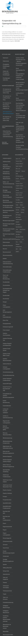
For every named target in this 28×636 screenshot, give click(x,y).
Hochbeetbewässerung (7, 375)
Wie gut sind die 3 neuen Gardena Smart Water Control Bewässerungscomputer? (20, 86)
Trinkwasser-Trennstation (6, 586)
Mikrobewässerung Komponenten (7, 442)
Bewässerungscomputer (7, 220)
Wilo (20, 249)
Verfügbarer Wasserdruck (6, 611)
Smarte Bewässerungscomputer (7, 552)
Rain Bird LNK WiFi (6, 512)
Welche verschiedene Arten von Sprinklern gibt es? (20, 116)
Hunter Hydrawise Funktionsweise (7, 379)
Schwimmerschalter (7, 541)
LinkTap (22, 209)
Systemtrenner (6, 574)
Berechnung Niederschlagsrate (7, 196)
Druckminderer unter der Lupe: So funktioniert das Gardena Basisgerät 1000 (20, 138)
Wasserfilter (5, 631)
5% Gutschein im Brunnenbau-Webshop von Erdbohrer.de (7, 105)
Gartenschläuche (7, 363)
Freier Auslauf (6, 330)
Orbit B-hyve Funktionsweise (6, 475)
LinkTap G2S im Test (20, 94)
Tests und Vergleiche (5, 578)
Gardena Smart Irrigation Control (19, 184)
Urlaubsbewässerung (7, 602)
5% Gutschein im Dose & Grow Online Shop (7, 118)
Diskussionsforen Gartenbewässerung (7, 262)
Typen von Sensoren (5, 598)
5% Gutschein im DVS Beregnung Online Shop (7, 91)
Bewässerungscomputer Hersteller (7, 224)
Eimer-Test (5, 320)
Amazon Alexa (19, 161)
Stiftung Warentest (7, 567)
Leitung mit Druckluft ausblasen (5, 410)
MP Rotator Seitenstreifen (19, 218)
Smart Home (6, 547)
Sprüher (5, 564)
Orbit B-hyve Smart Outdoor (7, 480)
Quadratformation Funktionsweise (7, 507)
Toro (17, 241)
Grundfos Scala (19, 202)
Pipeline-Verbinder (7, 493)
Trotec (21, 241)
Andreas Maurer (19, 163)
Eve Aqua (22, 178)
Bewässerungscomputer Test (7, 234)
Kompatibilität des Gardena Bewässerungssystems (7, 395)
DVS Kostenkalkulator (7, 316)
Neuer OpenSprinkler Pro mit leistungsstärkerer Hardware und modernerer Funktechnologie (20, 74)
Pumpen (5, 496)
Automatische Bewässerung (6, 172)
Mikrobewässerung (7, 438)
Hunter (21, 204)
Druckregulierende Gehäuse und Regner (7, 290)
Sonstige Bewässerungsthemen (7, 560)
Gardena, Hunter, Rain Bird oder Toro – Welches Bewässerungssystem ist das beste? (20, 61)
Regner (4, 529)
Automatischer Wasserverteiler (6, 177)
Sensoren (5, 544)
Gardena (18, 181)
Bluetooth (18, 171)
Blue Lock (18, 168)
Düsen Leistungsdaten (6, 306)
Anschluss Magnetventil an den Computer (7, 166)
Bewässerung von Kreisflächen (7, 216)
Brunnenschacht (7, 252)
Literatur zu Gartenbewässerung (7, 416)
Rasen (4, 523)
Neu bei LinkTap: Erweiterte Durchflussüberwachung (20, 147)
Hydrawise (18, 207)
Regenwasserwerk (7, 526)
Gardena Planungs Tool (7, 339)
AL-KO (23, 158)
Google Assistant (19, 197)
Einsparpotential (7, 323)
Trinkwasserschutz (7, 590)
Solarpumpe (6, 556)
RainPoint (18, 239)
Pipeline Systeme (7, 490)
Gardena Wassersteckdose (7, 359)
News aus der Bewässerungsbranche (7, 452)
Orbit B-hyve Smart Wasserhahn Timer (7, 485)
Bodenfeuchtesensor (7, 245)
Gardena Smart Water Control (6, 354)
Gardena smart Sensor (19, 189)
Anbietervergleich (7, 158)
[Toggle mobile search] (23, 2)
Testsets (5, 582)
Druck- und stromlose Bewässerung (6, 277)
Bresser (23, 171)
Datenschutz (6, 61)
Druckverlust (6, 298)
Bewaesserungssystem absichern (7, 211)
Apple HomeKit (19, 166)
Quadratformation (7, 503)
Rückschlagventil (7, 538)
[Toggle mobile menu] (25, 2)
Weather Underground (19, 245)
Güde (17, 204)
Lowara (17, 212)
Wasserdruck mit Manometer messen (7, 626)
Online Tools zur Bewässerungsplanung (7, 465)
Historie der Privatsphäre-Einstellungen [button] (6, 73)
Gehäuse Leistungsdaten (6, 367)
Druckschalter (6, 295)
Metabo (22, 212)
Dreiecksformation (7, 266)
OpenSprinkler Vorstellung (6, 470)
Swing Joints (6, 571)
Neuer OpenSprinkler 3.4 (20, 99)
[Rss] (2, 147)
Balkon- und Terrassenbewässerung (7, 182)
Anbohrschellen (6, 161)
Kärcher (17, 209)
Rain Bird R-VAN (19, 236)
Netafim (17, 221)
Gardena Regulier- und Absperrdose (7, 344)
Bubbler (5, 258)
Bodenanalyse (6, 242)
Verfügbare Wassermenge (6, 606)
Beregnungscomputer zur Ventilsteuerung (7, 206)
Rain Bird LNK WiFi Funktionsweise (6, 518)
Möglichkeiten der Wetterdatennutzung (7, 447)
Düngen (5, 302)
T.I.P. (23, 239)
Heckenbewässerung (7, 372)
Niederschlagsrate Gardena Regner (7, 460)
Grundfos (18, 199)
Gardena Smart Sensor (6, 349)
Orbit (17, 229)
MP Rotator (18, 214)
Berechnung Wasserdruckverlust (7, 201)
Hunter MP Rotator (7, 383)
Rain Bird (18, 234)
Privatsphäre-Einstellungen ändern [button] (6, 66)
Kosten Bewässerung (6, 401)
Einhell (17, 178)
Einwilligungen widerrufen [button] (6, 79)
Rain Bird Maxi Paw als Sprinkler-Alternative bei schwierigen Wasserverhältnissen (20, 107)
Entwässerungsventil (7, 326)
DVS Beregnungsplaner (7, 311)
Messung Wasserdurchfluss (7, 433)
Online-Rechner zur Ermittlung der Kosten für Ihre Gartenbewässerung (7, 134)
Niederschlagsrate (7, 456)
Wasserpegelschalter (7, 634)
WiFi (17, 249)
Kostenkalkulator (7, 405)
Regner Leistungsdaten (6, 534)
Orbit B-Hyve (22, 229)
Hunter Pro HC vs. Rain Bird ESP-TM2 (7, 388)
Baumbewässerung (7, 187)
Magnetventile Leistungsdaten (6, 421)
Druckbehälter (6, 282)
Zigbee (17, 251)
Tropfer (4, 594)
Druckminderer (6, 285)
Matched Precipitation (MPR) (6, 427)
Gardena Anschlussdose (6, 334)
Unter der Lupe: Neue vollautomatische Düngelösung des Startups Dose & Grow (20, 127)
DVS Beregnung (19, 176)
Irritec (23, 207)
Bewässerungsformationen (7, 239)
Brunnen (5, 248)
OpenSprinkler (19, 226)
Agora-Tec (18, 158)
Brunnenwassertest (7, 255)
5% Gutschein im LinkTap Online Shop (7, 97)
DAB (17, 173)
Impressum (5, 57)
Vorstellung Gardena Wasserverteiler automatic (6, 618)
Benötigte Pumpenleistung (7, 191)
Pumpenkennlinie (7, 499)
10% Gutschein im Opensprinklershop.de (7, 112)
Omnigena (18, 224)
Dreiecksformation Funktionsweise (7, 271)
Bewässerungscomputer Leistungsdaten (7, 229)
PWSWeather (19, 231)
